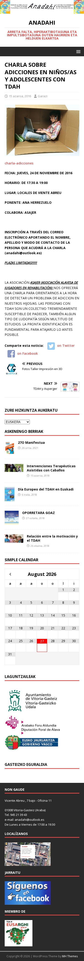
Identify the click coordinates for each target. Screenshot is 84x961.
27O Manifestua (31, 442)
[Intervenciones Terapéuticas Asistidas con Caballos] (14, 469)
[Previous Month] (10, 574)
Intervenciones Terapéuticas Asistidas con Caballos (51, 468)
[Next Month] (74, 574)
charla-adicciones (19, 163)
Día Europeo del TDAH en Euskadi (46, 489)
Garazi (42, 96)
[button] (77, 51)
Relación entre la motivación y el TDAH (52, 538)
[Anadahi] (42, 11)
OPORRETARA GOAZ (38, 513)
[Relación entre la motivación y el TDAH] (14, 540)
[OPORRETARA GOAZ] (12, 522)
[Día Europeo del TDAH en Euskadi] (9, 498)
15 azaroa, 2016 (20, 96)
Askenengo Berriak (24, 431)
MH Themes (70, 956)
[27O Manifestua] (9, 451)
